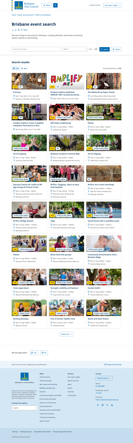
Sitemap (15, 432)
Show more (65, 334)
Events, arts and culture (48, 403)
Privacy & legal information (62, 432)
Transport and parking (47, 417)
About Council (44, 421)
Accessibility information (42, 432)
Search (105, 49)
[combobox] (72, 49)
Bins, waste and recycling (48, 384)
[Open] (86, 49)
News (69, 384)
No (45, 353)
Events (70, 388)
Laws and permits (46, 406)
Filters (117, 49)
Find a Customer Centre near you (107, 400)
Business (43, 392)
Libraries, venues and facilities (50, 410)
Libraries (71, 392)
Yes (35, 353)
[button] (23, 30)
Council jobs (72, 395)
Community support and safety (50, 395)
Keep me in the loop (114, 365)
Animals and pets (46, 381)
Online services (45, 377)
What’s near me (73, 381)
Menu (48, 5)
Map (25, 68)
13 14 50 (98, 393)
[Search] (55, 5)
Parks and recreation (47, 414)
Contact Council (94, 5)
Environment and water (48, 399)
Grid (17, 68)
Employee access (26, 432)
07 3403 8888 (100, 386)
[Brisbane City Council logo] (25, 5)
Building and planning (47, 388)
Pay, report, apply (111, 5)
